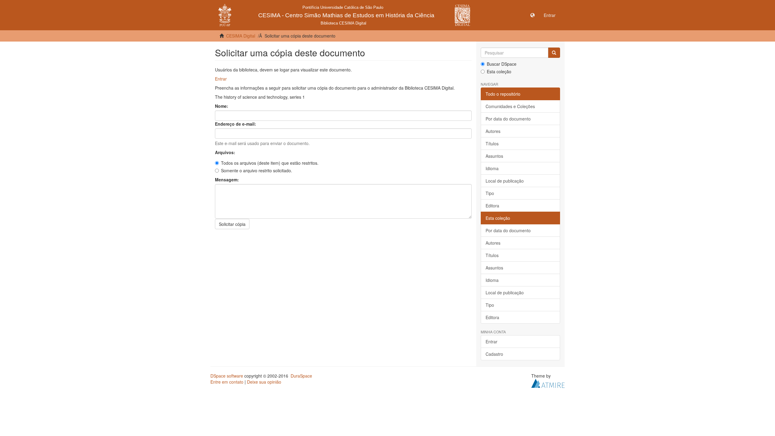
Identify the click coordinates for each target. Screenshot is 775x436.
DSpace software (226, 376)
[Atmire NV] (548, 383)
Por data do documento (508, 119)
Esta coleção (499, 71)
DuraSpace (301, 376)
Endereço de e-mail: (236, 124)
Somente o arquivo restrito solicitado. (256, 170)
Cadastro (494, 354)
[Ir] (554, 53)
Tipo (490, 193)
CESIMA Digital (240, 36)
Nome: (222, 106)
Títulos (492, 143)
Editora (492, 206)
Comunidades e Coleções (510, 106)
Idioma (492, 168)
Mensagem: (227, 180)
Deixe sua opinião (264, 382)
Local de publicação (505, 181)
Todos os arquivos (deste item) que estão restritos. (269, 163)
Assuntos (494, 156)
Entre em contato (226, 382)
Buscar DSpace (501, 64)
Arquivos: (225, 152)
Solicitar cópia (232, 224)
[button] (532, 15)
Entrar (221, 79)
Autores (493, 131)
